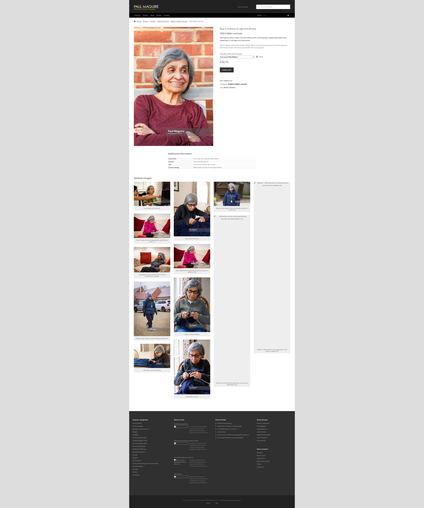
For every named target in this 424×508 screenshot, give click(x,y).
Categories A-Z (262, 429)
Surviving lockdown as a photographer (230, 437)
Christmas (136, 475)
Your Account (243, 7)
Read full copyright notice (232, 500)
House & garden (138, 426)
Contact (166, 15)
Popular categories (263, 423)
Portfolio (137, 15)
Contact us (260, 467)
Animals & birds (138, 466)
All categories (261, 426)
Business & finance (139, 452)
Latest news (261, 458)
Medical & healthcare (139, 449)
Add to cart (226, 70)
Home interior (137, 423)
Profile (159, 15)
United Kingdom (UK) (140, 440)
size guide (260, 47)
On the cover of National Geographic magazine (233, 435)
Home (138, 21)
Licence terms (261, 432)
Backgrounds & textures (141, 429)
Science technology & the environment (145, 463)
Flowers (135, 469)
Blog (152, 15)
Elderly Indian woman (179, 21)
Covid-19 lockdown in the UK (227, 429)
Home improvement (139, 437)
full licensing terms (265, 45)
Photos (145, 15)
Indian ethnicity (163, 21)
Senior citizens (229, 87)
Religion (135, 458)
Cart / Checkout (262, 437)
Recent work (261, 455)
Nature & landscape (139, 446)
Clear (261, 57)
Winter (135, 472)
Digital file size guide (263, 435)
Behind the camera (263, 461)
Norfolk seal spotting (224, 423)
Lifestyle (135, 435)
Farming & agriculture (140, 443)
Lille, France (221, 432)
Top (216, 503)
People (152, 21)
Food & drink (137, 460)
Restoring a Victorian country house (230, 426)
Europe (135, 455)
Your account (261, 440)
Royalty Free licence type (231, 54)
